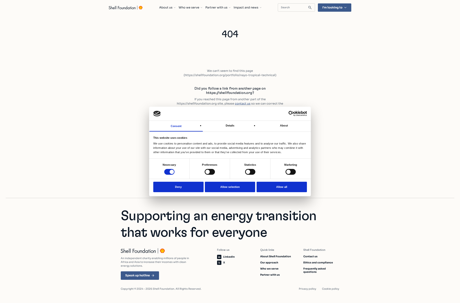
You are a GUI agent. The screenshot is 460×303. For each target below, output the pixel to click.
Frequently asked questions (314, 270)
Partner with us (216, 7)
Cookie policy (330, 288)
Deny (178, 186)
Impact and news (246, 7)
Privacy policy (307, 288)
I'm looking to (332, 7)
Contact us (310, 256)
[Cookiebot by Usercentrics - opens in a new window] (291, 113)
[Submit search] (310, 7)
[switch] (210, 172)
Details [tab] (230, 125)
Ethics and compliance (318, 262)
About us (165, 7)
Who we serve (189, 7)
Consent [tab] (176, 126)
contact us (242, 103)
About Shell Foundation (275, 256)
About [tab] (284, 125)
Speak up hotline (137, 275)
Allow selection (230, 186)
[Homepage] (126, 8)
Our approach (269, 262)
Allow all (281, 186)
